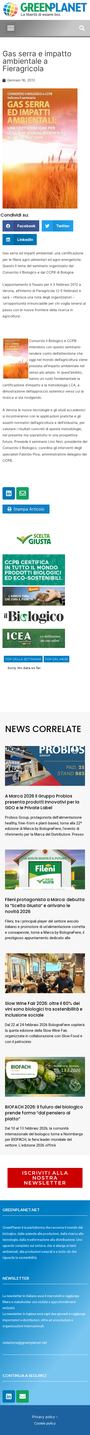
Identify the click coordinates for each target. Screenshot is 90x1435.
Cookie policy (45, 1423)
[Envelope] (22, 493)
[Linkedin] (8, 493)
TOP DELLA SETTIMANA (23, 659)
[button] (10, 28)
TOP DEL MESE (56, 659)
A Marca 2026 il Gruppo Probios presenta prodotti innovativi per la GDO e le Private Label (42, 802)
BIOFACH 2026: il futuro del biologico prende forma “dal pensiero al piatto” (44, 1113)
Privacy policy (43, 1417)
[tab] (23, 659)
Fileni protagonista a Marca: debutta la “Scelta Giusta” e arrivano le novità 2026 (44, 906)
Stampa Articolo (29, 509)
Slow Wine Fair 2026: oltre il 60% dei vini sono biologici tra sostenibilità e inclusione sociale (43, 1009)
